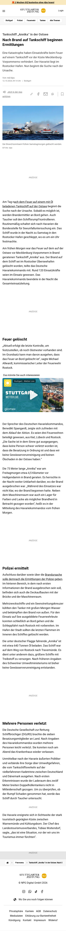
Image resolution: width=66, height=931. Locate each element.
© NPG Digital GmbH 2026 (33, 882)
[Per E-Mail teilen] (46, 94)
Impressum (40, 920)
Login (61, 10)
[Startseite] (7, 863)
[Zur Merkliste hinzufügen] (61, 94)
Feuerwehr (31, 20)
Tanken (43, 20)
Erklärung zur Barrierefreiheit (40, 915)
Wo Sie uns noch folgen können (36, 899)
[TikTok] (36, 891)
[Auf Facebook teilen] (38, 94)
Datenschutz (50, 911)
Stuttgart (9, 20)
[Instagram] (23, 891)
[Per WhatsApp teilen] (52, 94)
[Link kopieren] (31, 94)
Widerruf (53, 920)
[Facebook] (42, 891)
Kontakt (27, 920)
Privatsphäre (16, 911)
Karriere (29, 911)
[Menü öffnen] (3, 10)
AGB (38, 911)
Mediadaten (16, 915)
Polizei (20, 20)
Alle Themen (55, 20)
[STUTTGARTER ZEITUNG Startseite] (33, 10)
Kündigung (14, 920)
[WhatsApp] (29, 891)
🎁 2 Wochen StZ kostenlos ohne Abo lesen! (33, 2)
